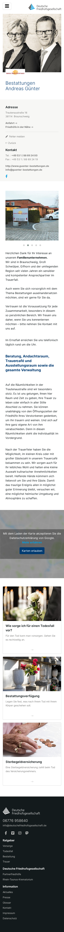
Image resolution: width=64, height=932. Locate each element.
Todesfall (8, 851)
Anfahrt (9, 123)
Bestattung (9, 856)
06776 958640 (15, 820)
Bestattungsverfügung (22, 696)
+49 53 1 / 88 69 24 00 (24, 155)
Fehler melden (17, 136)
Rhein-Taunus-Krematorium (18, 879)
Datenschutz (10, 918)
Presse (6, 897)
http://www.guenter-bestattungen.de (27, 165)
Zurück (12, 142)
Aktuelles (8, 892)
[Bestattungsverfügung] (32, 674)
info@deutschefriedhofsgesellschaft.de (24, 825)
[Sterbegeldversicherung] (32, 740)
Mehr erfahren (32, 542)
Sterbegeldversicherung (24, 762)
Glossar (7, 902)
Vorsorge (8, 845)
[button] (24, 245)
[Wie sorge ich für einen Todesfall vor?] (32, 604)
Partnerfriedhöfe (12, 874)
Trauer (6, 861)
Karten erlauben (32, 550)
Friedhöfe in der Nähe (17, 126)
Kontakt (7, 907)
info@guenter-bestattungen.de (23, 169)
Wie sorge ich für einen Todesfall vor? (30, 628)
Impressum (9, 913)
